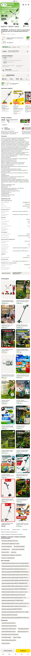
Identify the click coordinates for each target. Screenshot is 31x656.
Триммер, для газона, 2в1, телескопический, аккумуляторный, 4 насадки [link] (7, 325)
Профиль (28, 654)
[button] (15, 1)
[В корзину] (11, 103)
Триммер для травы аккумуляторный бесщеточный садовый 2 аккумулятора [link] (21, 426)
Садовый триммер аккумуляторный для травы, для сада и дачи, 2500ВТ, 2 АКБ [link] (7, 475)
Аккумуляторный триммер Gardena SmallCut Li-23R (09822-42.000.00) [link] (7, 451)
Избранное (15, 654)
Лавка (9, 654)
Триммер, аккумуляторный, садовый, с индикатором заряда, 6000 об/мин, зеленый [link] (22, 451)
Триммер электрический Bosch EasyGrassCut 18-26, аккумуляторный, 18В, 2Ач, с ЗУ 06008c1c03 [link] (22, 325)
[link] (10, 541)
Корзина (22, 654)
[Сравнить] (23, 5)
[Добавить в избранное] (26, 5)
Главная (3, 654)
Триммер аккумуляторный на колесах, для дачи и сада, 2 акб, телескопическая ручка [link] (22, 301)
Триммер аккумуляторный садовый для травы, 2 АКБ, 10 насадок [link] (22, 350)
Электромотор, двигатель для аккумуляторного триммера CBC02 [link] (7, 375)
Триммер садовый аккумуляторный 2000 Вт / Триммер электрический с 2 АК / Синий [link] (22, 401)
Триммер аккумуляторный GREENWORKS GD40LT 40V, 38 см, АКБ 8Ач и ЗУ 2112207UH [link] (6, 108)
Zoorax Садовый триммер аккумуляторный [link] (7, 350)
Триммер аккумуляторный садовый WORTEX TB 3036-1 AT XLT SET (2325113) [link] (7, 301)
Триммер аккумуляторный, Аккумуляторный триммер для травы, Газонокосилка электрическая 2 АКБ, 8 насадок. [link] (7, 426)
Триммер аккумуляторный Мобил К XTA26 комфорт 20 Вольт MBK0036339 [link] (7, 500)
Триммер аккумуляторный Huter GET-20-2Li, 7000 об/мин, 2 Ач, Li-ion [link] (18, 108)
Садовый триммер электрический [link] (5, 401)
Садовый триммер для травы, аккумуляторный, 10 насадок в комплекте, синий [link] (22, 375)
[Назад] (2, 5)
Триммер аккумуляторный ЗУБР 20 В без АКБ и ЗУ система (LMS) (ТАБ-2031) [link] (22, 475)
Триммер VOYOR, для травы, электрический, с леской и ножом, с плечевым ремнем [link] (22, 524)
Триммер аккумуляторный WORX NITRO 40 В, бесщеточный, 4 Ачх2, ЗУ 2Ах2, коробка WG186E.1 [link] (7, 524)
